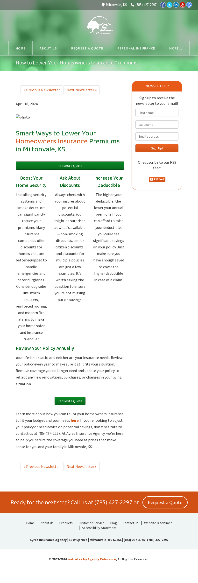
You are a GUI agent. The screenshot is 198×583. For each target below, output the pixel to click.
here (75, 420)
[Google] (189, 5)
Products (66, 523)
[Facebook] (163, 5)
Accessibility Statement (99, 528)
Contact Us (130, 523)
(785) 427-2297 (145, 4)
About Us (47, 523)
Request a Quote (70, 165)
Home (30, 523)
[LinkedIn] (176, 5)
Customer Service (91, 523)
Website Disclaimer (158, 523)
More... (175, 48)
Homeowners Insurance (52, 141)
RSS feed (158, 179)
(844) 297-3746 (134, 540)
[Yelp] (182, 5)
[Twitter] (169, 5)
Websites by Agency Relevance (92, 559)
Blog (113, 523)
